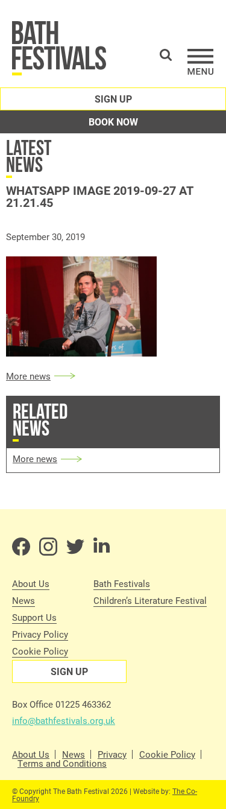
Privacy (112, 754)
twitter (75, 547)
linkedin (102, 547)
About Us (30, 583)
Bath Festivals (121, 583)
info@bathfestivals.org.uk (63, 720)
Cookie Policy (40, 651)
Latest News (28, 156)
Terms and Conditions (62, 763)
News (23, 600)
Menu (200, 62)
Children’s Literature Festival (150, 600)
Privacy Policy (40, 634)
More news (28, 376)
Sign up (113, 98)
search (166, 55)
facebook (21, 547)
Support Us (34, 617)
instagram (48, 547)
